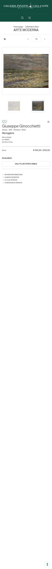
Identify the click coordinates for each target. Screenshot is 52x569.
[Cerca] (22, 17)
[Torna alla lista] (6, 39)
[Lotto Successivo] (44, 39)
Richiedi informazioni (14, 175)
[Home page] (26, 5)
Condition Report (12, 177)
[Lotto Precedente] (28, 39)
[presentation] (6, 71)
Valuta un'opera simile (26, 164)
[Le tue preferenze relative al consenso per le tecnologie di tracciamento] (47, 564)
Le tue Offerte (11, 180)
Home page (18, 27)
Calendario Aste (32, 27)
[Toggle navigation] (29, 17)
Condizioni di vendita (13, 183)
